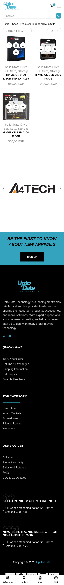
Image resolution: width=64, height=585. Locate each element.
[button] (3, 188)
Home (6, 23)
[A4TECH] (32, 188)
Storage (23, 71)
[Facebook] (4, 336)
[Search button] (58, 16)
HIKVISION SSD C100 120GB (16, 134)
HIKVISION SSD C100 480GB (48, 76)
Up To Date (43, 562)
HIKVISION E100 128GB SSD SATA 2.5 (16, 76)
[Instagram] (10, 336)
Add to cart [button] (16, 45)
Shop (15, 23)
